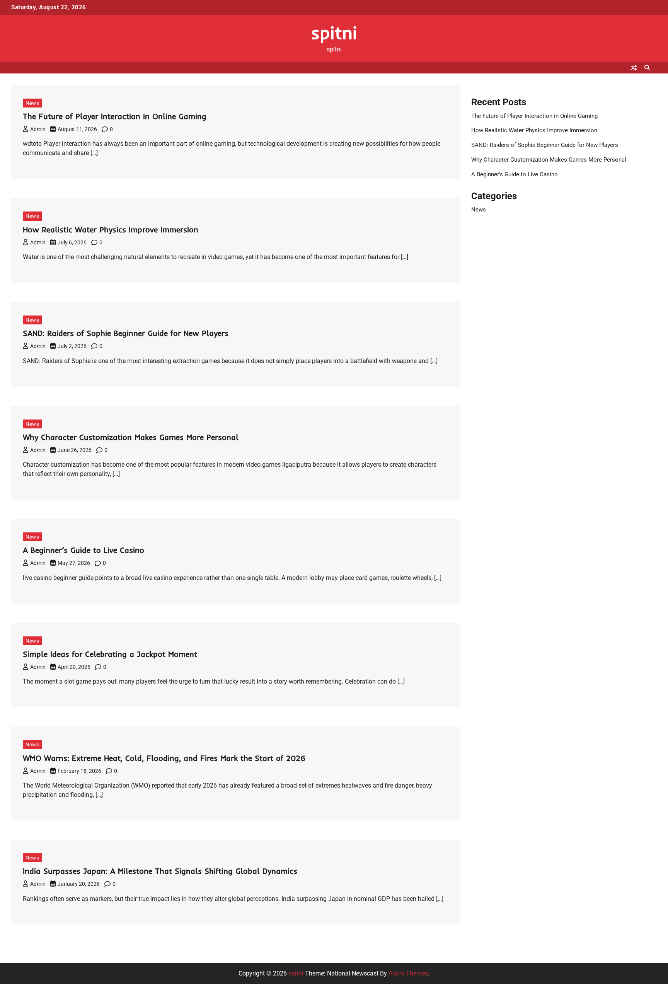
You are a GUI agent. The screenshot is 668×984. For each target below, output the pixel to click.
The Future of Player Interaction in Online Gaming (114, 116)
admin (38, 129)
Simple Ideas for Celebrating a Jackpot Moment (110, 654)
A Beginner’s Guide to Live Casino (83, 550)
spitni (334, 32)
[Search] (647, 67)
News (32, 103)
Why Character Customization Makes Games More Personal (131, 437)
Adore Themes (408, 973)
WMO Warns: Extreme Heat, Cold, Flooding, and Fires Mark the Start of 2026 (164, 758)
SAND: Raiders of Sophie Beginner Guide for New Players (125, 333)
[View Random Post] (633, 67)
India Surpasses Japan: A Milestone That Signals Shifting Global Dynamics (160, 871)
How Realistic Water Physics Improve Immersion (110, 229)
